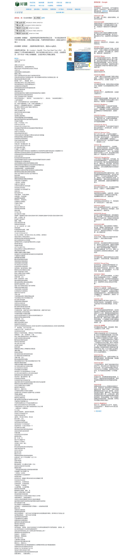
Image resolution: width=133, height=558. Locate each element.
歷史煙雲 (50, 2)
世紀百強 (32, 2)
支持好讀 (69, 9)
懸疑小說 (68, 2)
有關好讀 (28, 9)
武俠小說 (59, 2)
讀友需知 (37, 9)
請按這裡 (105, 11)
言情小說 (32, 5)
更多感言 (98, 411)
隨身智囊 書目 (60, 12)
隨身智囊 (41, 2)
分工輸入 (61, 9)
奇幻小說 (41, 5)
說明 (43, 18)
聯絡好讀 (77, 9)
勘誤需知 (45, 9)
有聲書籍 (59, 5)
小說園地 (50, 5)
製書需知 (53, 9)
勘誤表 (16, 58)
